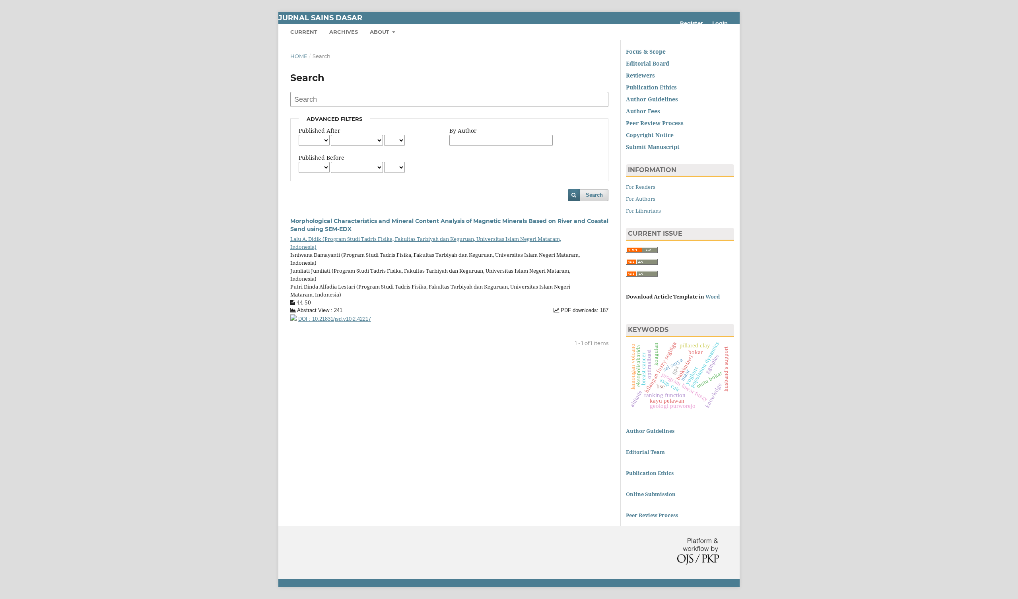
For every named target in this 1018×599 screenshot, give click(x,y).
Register (691, 23)
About (380, 32)
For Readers (640, 186)
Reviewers (641, 75)
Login (720, 23)
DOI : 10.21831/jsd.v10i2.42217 (334, 319)
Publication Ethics (651, 87)
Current (303, 32)
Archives (343, 32)
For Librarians (643, 210)
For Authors (640, 198)
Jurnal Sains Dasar (320, 18)
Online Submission (651, 494)
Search (594, 195)
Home (298, 56)
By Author (463, 130)
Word (712, 296)
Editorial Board (647, 63)
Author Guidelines (650, 430)
